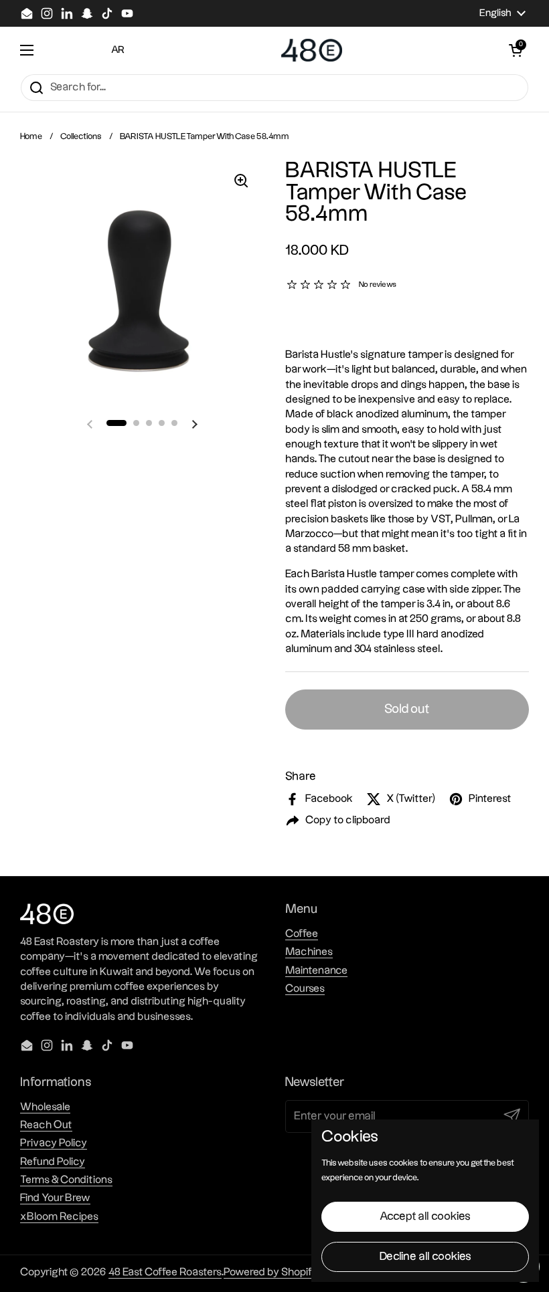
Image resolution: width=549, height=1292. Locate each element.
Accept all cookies (425, 1216)
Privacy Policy (53, 1143)
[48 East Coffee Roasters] (311, 50)
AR (118, 50)
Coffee (301, 934)
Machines (309, 952)
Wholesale (45, 1107)
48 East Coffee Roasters (165, 1272)
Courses (305, 989)
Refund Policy (52, 1162)
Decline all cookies (425, 1256)
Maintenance (316, 971)
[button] (515, 50)
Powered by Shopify (271, 1272)
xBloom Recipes (59, 1217)
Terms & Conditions (66, 1180)
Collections (81, 136)
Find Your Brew (55, 1198)
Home (31, 136)
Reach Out (46, 1125)
